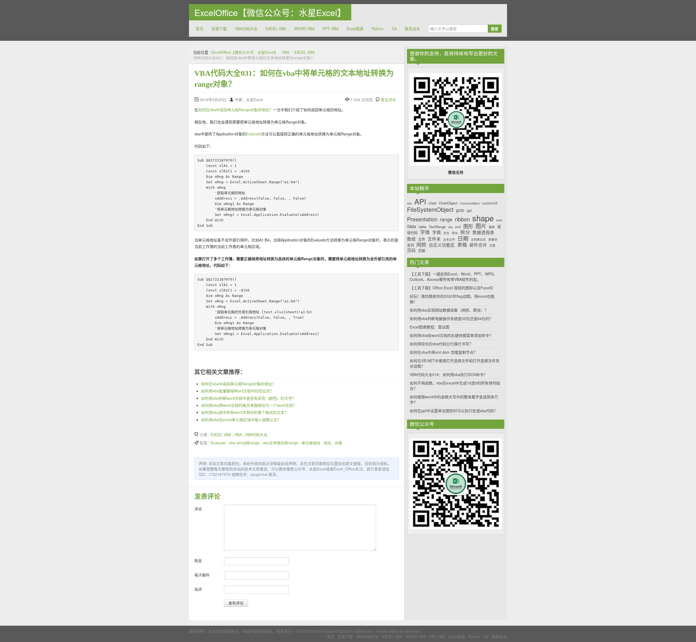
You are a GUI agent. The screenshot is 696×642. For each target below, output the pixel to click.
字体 (425, 232)
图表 (492, 227)
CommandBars (470, 203)
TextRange (437, 227)
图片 (481, 226)
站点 (198, 589)
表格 (462, 245)
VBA (285, 52)
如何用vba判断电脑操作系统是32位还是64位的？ (451, 318)
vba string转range (244, 442)
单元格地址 (311, 442)
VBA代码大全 (246, 28)
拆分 (465, 232)
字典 (436, 232)
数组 (411, 238)
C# (394, 28)
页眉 (492, 245)
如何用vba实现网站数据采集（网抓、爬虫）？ (449, 310)
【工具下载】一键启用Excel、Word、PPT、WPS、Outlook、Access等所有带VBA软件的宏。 (453, 276)
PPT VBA (330, 28)
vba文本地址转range (280, 442)
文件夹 (434, 238)
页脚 (421, 251)
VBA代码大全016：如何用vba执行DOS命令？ (448, 374)
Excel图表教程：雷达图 (429, 327)
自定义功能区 (442, 244)
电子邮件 (202, 575)
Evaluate (253, 134)
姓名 (198, 560)
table (422, 227)
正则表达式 (478, 239)
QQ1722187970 (309, 631)
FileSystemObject (430, 209)
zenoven (412, 631)
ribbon (462, 219)
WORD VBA (304, 28)
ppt (469, 210)
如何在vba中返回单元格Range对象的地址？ (235, 109)
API (420, 201)
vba (450, 227)
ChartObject (448, 203)
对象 (338, 442)
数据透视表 (483, 232)
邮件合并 (478, 244)
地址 (327, 442)
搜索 (494, 28)
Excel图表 (355, 28)
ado (409, 203)
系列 (410, 245)
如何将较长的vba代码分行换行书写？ (441, 343)
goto (460, 210)
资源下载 (219, 28)
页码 (411, 250)
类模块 (492, 239)
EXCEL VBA (276, 28)
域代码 (412, 233)
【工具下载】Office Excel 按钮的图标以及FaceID (451, 287)
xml (458, 227)
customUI (489, 203)
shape (483, 218)
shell (499, 220)
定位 (446, 233)
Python (378, 28)
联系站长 (412, 28)
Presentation (422, 219)
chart (432, 203)
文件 (421, 239)
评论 (198, 508)
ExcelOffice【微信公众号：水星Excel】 (270, 12)
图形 (468, 226)
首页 (199, 28)
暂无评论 (388, 99)
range (446, 219)
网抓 (421, 245)
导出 (455, 233)
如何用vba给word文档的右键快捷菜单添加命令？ (451, 335)
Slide (411, 226)
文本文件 (449, 239)
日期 (463, 238)
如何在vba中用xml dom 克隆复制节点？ (443, 352)
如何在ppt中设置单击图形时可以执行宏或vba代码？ (454, 410)
